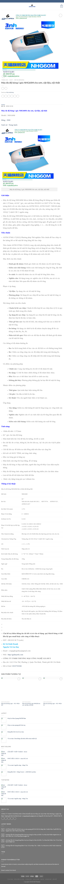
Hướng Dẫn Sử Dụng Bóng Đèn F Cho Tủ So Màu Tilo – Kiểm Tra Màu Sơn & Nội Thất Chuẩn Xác (33, 845)
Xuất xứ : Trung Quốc (9, 125)
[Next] (62, 693)
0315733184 (17, 666)
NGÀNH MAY (48, 879)
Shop (11, 80)
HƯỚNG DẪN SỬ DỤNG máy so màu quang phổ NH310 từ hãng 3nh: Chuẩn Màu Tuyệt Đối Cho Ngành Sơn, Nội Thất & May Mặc (33, 829)
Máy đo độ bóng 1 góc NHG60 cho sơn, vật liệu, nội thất (31, 704)
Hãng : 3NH (5, 120)
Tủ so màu (10, 879)
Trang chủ (4, 80)
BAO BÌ (42, 879)
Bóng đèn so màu (19, 879)
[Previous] (1, 693)
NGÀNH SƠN (28, 879)
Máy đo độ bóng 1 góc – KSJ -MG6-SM (10, 704)
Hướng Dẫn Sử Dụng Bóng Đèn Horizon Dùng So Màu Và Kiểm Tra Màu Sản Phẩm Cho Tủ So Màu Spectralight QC (34, 840)
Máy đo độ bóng (19, 80)
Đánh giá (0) (9, 106)
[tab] (3, 106)
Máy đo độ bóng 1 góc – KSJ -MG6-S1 (52, 704)
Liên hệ (55, 879)
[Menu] (2, 6)
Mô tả (3, 106)
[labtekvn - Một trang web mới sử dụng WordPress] (32, 6)
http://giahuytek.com (15, 655)
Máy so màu (36, 879)
